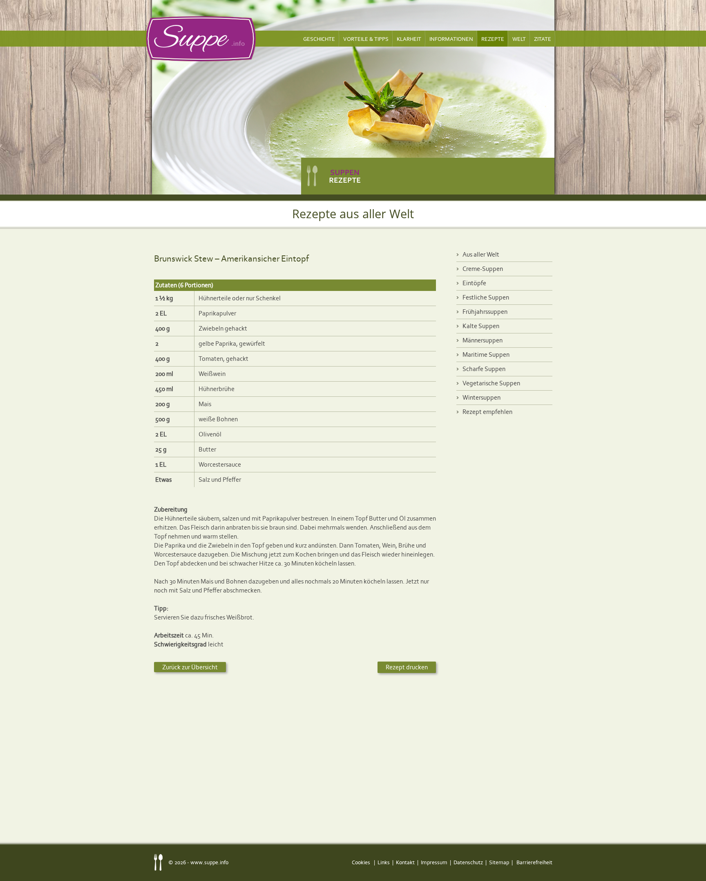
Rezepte (492, 39)
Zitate (542, 39)
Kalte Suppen (480, 326)
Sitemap (499, 862)
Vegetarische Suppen (491, 383)
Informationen (451, 39)
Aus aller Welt (480, 254)
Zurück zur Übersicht (190, 667)
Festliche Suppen (485, 297)
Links (384, 862)
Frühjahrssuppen (484, 311)
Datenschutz (468, 862)
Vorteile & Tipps (366, 39)
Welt (519, 39)
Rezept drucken (407, 667)
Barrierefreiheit (534, 862)
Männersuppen (482, 340)
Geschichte (319, 39)
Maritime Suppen (485, 354)
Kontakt (405, 862)
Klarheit (409, 39)
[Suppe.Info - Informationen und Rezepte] (201, 38)
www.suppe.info (209, 862)
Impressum (434, 862)
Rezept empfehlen (487, 412)
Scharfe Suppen (483, 369)
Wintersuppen (481, 397)
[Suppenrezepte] (427, 174)
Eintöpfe (474, 283)
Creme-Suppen (482, 269)
